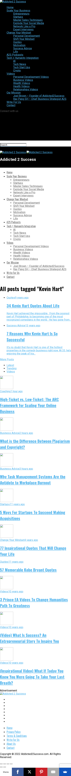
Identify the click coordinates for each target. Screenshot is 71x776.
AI (14, 61)
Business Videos (23, 80)
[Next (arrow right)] (4, 767)
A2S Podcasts (15, 54)
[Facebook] (18, 772)
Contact (11, 105)
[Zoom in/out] (11, 763)
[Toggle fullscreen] (8, 763)
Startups (18, 16)
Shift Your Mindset (24, 39)
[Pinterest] (41, 772)
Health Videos (21, 86)
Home (10, 7)
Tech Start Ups (21, 67)
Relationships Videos (25, 89)
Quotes (17, 42)
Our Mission (14, 92)
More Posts (7, 359)
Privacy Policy (13, 732)
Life (15, 51)
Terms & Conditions (17, 736)
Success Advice (22, 48)
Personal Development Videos (31, 76)
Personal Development (26, 35)
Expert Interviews (23, 29)
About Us (11, 744)
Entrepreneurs (21, 13)
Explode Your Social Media (28, 23)
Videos (11, 73)
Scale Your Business (18, 10)
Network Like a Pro (24, 26)
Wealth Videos (21, 83)
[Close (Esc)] (1, 763)
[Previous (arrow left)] (1, 767)
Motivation (19, 45)
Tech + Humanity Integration (23, 57)
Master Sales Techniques (28, 20)
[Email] (53, 772)
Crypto (17, 70)
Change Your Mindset (19, 32)
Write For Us (14, 102)
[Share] (4, 763)
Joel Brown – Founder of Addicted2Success (38, 95)
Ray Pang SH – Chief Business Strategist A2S (39, 99)
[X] (30, 772)
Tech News (19, 64)
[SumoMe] (65, 772)
